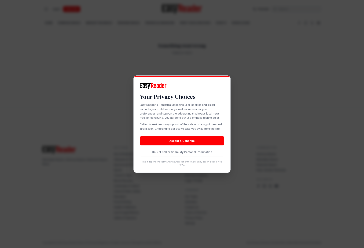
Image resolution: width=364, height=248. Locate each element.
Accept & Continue (182, 140)
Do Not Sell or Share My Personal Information (182, 152)
